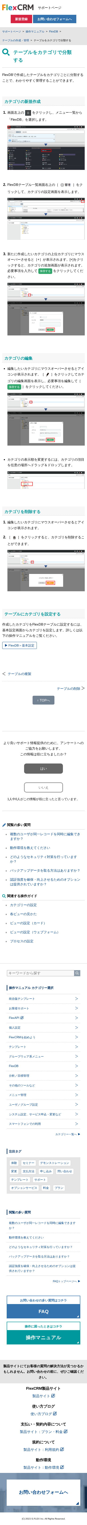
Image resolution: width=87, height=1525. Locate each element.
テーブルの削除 (68, 688)
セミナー (28, 1163)
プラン (59, 1187)
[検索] (77, 973)
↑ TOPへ (43, 700)
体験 (14, 1163)
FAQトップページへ (65, 1281)
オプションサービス (24, 1187)
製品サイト (41, 1396)
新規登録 (21, 19)
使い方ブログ (41, 1414)
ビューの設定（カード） (28, 923)
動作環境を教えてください (30, 848)
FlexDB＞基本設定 (21, 645)
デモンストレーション (54, 1163)
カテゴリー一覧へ (66, 1134)
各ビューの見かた (23, 914)
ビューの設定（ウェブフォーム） (35, 932)
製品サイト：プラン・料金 (41, 1432)
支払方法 (28, 1171)
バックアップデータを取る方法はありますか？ (45, 870)
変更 (14, 1171)
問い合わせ (65, 1171)
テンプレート (20, 1179)
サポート (40, 1179)
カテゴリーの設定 (23, 905)
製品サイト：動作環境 (41, 1467)
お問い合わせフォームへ (54, 19)
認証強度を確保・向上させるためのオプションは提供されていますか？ (42, 1268)
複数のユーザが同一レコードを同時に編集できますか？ (42, 1225)
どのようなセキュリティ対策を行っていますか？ (41, 1247)
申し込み (46, 1171)
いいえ (44, 787)
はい (43, 768)
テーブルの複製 (19, 674)
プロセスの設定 (21, 941)
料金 (46, 1187)
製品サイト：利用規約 (41, 1449)
